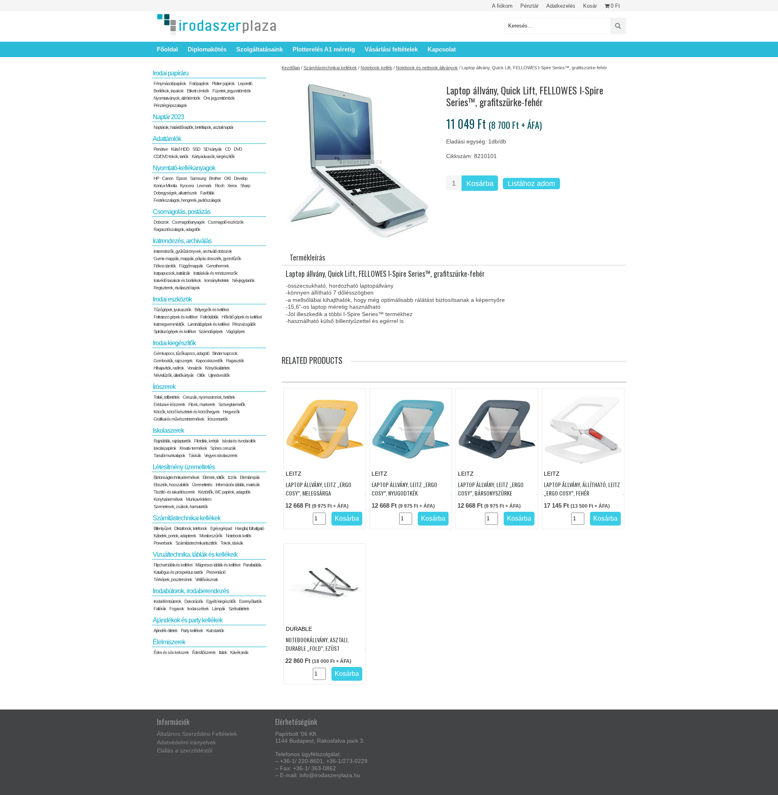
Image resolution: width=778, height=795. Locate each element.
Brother (215, 178)
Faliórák (160, 608)
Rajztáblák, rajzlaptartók (172, 440)
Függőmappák (191, 265)
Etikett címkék (198, 90)
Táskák (194, 455)
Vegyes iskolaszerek (220, 455)
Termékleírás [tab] (307, 257)
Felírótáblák (209, 316)
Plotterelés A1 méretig (324, 49)
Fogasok (176, 608)
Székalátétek (239, 608)
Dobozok (161, 222)
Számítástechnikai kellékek (330, 67)
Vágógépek (235, 331)
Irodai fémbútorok (167, 601)
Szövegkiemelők (231, 404)
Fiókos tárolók (165, 265)
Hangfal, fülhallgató (249, 528)
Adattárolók (167, 138)
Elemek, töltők (213, 477)
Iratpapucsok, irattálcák (172, 273)
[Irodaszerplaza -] (217, 25)
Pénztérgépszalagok (170, 105)
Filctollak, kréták (206, 440)
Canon (167, 178)
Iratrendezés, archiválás (182, 240)
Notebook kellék (376, 67)
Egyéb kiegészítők (221, 601)
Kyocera (187, 185)
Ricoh (219, 185)
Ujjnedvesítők (219, 375)
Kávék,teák (239, 652)
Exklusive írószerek (169, 404)
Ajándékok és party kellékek (187, 620)
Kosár (590, 6)
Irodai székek (198, 608)
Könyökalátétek (217, 367)
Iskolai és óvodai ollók (239, 440)
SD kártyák (212, 149)
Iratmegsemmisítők (169, 324)
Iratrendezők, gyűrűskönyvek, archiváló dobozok (193, 251)
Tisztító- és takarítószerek (174, 491)
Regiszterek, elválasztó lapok (177, 287)
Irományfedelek (216, 280)
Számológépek (211, 331)
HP (156, 178)
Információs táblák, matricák (238, 484)
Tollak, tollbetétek (167, 397)
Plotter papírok (223, 83)
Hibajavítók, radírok (169, 367)
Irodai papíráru (170, 73)
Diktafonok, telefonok (190, 528)
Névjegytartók (243, 280)
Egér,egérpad (221, 528)
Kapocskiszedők (209, 360)
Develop (240, 178)
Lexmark (204, 185)
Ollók (201, 375)
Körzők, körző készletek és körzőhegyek (187, 411)
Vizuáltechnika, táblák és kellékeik (195, 554)
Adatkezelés (560, 6)
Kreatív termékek (193, 448)
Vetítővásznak (206, 579)
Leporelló (245, 83)
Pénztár (529, 6)
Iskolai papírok (165, 448)
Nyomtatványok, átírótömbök (177, 98)
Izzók (232, 477)
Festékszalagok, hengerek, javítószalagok (187, 200)
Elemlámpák (250, 477)
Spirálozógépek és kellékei (174, 331)
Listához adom (531, 184)
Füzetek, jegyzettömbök (231, 90)
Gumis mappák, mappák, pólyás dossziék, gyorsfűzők (197, 258)
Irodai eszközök (172, 299)
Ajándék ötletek (165, 630)
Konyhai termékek (168, 499)
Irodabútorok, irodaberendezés (191, 591)
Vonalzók (194, 367)
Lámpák (218, 608)
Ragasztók (235, 360)
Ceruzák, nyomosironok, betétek (209, 397)
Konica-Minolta (165, 185)
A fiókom (502, 6)
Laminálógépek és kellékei (208, 324)
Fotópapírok (199, 83)
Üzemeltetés (202, 484)
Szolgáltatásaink (259, 49)
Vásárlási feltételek (391, 49)
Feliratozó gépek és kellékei (175, 316)
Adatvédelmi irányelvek (186, 742)
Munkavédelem (198, 499)
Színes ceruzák (223, 448)
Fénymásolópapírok (170, 83)
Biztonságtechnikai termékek (176, 477)
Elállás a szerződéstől (184, 750)
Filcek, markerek (201, 404)
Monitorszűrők (210, 535)
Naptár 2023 (168, 116)
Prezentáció (215, 572)
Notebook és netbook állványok (427, 67)
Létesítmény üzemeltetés (184, 467)
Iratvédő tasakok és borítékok (177, 280)
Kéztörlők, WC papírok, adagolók (224, 491)
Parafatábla (252, 564)
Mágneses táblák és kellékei (217, 564)
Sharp (245, 185)
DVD (238, 149)
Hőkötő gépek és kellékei (241, 316)
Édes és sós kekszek (171, 652)
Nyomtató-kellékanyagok (184, 168)
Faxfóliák (207, 192)
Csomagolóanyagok (188, 222)
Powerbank (163, 543)
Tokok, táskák (231, 543)
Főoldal (167, 49)
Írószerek (164, 386)
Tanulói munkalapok (169, 455)
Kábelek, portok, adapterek (175, 535)
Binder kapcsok (224, 353)
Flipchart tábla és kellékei (173, 564)
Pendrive (161, 149)
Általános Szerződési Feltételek (197, 734)
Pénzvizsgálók (244, 324)
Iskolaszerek (168, 430)
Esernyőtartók (250, 601)
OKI (227, 178)
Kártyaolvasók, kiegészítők (213, 156)
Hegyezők (231, 411)
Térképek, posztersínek (173, 579)
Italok (223, 652)
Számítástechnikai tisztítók (196, 543)
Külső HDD (180, 149)
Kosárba (480, 184)
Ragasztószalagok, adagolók (177, 229)
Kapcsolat (441, 49)
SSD (196, 149)
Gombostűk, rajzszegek (173, 360)
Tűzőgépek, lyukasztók (172, 309)
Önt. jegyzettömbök (219, 98)
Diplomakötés (207, 49)
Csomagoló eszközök (226, 222)
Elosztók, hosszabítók (171, 484)
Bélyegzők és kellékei (211, 309)
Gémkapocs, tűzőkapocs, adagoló (181, 353)
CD (228, 149)
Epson (181, 178)
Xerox (232, 185)
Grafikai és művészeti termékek (179, 419)
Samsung (198, 178)
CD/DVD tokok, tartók (171, 156)
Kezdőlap (291, 67)
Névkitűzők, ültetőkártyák (174, 375)
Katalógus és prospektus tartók (178, 572)
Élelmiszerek (169, 642)
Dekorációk (193, 601)
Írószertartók (217, 419)
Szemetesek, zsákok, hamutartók (181, 506)
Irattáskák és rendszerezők (215, 273)
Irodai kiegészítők (174, 343)
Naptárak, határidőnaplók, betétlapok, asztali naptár (193, 127)
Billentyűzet (162, 528)
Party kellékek (192, 630)
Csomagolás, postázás (181, 211)
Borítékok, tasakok (169, 90)
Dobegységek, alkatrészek (175, 192)
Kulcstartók (215, 630)
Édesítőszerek (204, 652)
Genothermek (217, 265)
